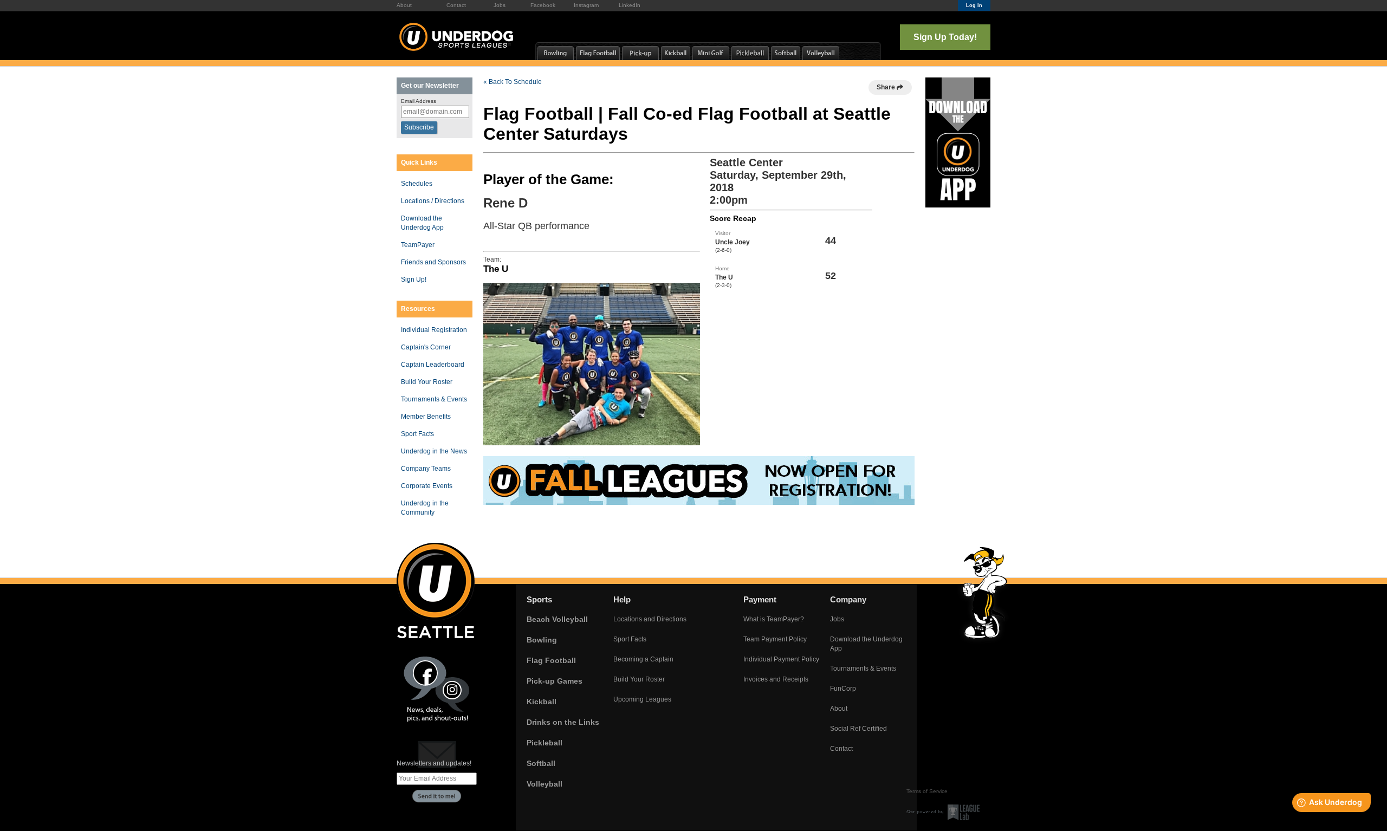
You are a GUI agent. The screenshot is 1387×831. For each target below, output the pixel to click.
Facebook (542, 5)
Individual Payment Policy (781, 659)
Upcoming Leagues (642, 699)
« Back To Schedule (512, 82)
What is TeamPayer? (773, 619)
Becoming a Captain (643, 659)
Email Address (418, 101)
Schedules (416, 183)
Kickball (541, 701)
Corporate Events (426, 486)
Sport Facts (417, 434)
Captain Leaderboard (432, 364)
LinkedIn (629, 5)
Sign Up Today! (945, 37)
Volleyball (544, 784)
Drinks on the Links (563, 722)
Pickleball (544, 742)
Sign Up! (413, 279)
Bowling (542, 639)
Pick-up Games (554, 681)
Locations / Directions (432, 201)
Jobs (499, 5)
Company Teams (426, 468)
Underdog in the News (434, 451)
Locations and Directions (649, 619)
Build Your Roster (426, 382)
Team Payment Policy (775, 639)
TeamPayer (418, 245)
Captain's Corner (426, 347)
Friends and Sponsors (433, 262)
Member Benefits (426, 416)
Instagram (586, 5)
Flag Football (551, 660)
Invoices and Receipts (775, 679)
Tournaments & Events (434, 399)
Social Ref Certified (858, 728)
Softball (541, 763)
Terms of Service (927, 791)
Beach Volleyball (557, 619)
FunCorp (843, 688)
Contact (456, 5)
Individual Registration (434, 330)
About (404, 5)
